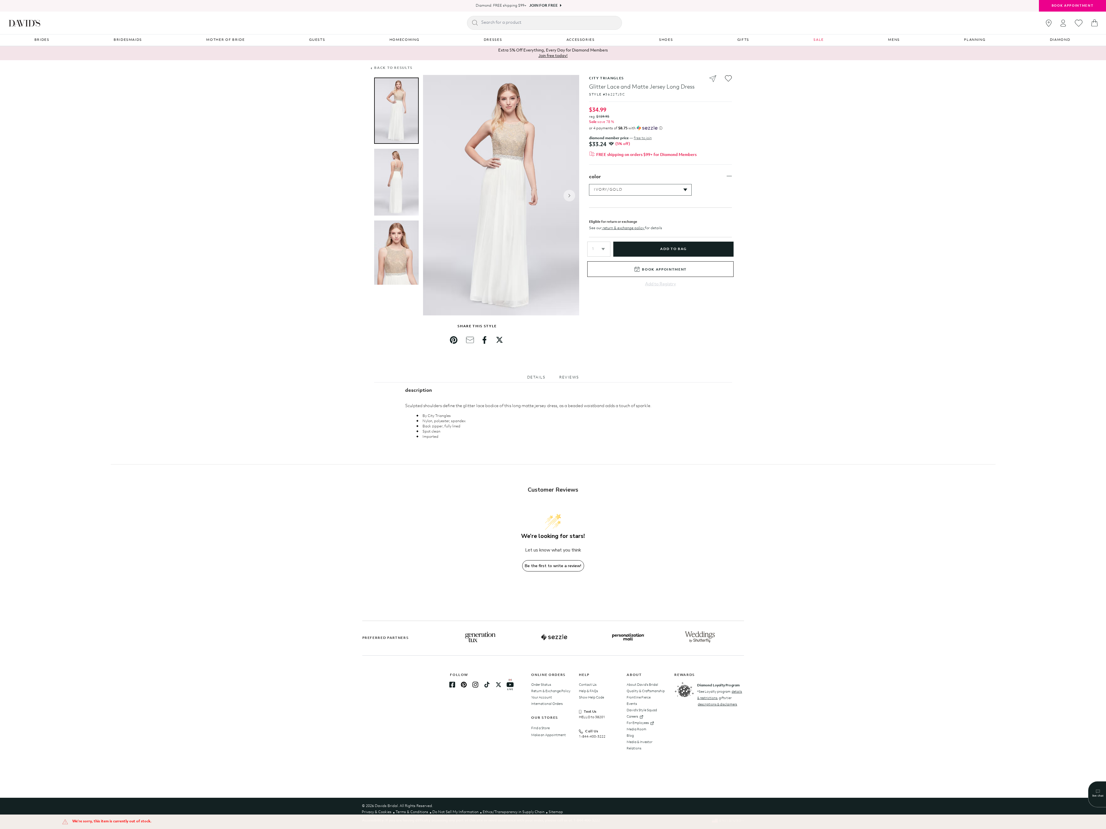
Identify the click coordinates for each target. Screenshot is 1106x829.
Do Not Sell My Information (455, 812)
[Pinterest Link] (464, 685)
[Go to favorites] (1078, 23)
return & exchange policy (623, 228)
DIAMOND (1060, 40)
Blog (630, 736)
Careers (632, 716)
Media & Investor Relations (639, 745)
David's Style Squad (642, 710)
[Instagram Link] (475, 685)
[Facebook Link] (452, 685)
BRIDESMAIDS (128, 40)
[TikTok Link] (487, 685)
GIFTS (743, 40)
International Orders (547, 704)
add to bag (673, 249)
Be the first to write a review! (553, 566)
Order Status (541, 685)
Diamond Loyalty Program (718, 685)
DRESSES (493, 40)
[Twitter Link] (498, 685)
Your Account (541, 697)
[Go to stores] (1049, 23)
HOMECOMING (404, 40)
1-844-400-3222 (592, 736)
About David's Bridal (642, 685)
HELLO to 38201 (592, 717)
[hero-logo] (24, 23)
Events (632, 704)
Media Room (636, 729)
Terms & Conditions (412, 812)
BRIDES (41, 40)
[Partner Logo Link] (480, 637)
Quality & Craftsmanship (646, 691)
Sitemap (556, 812)
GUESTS (317, 40)
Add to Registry (660, 284)
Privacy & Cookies (377, 812)
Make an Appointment (548, 735)
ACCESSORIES (580, 40)
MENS (894, 40)
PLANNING (974, 40)
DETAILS (536, 377)
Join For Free (543, 6)
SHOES (666, 40)
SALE (818, 40)
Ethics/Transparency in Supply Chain (513, 812)
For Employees (638, 723)
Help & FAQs (588, 691)
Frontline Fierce (639, 697)
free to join (643, 138)
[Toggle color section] (729, 176)
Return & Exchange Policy (550, 691)
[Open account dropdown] (1063, 23)
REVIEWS (569, 377)
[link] (453, 340)
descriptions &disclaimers (717, 704)
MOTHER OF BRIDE (225, 40)
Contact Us (588, 685)
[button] (598, 249)
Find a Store (540, 728)
